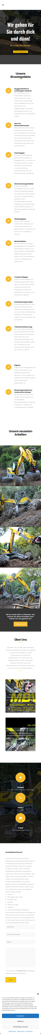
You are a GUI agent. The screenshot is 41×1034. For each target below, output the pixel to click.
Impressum (29, 1031)
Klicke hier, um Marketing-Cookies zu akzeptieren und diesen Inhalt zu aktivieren (20, 696)
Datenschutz (12, 1031)
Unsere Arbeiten (20, 624)
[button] (38, 994)
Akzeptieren (20, 1016)
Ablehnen (21, 1021)
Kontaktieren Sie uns (21, 51)
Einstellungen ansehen (20, 1027)
